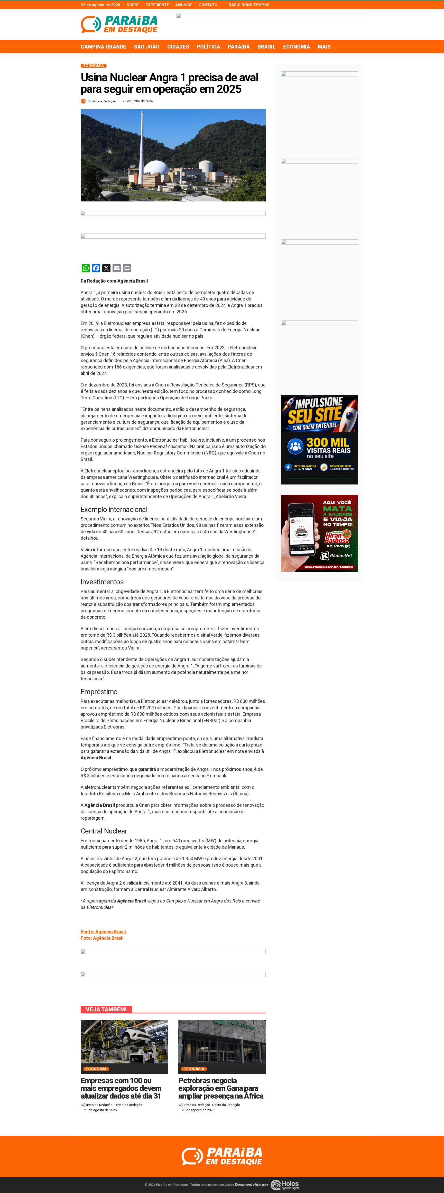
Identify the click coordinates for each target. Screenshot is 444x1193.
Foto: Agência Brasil (102, 938)
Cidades (178, 47)
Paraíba (239, 47)
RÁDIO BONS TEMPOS (249, 5)
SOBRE (133, 5)
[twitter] (353, 5)
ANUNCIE (183, 5)
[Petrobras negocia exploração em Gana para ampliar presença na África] (222, 1041)
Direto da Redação (102, 101)
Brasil (266, 47)
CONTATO (208, 5)
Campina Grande (103, 47)
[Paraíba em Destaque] (221, 1156)
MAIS (324, 47)
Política (208, 47)
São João (147, 47)
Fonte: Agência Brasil (103, 931)
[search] (356, 46)
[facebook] (346, 5)
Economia (296, 47)
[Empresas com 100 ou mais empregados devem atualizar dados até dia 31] (124, 1041)
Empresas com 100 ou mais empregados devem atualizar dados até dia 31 (121, 1088)
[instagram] (360, 5)
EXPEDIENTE (157, 5)
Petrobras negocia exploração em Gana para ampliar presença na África (220, 1088)
